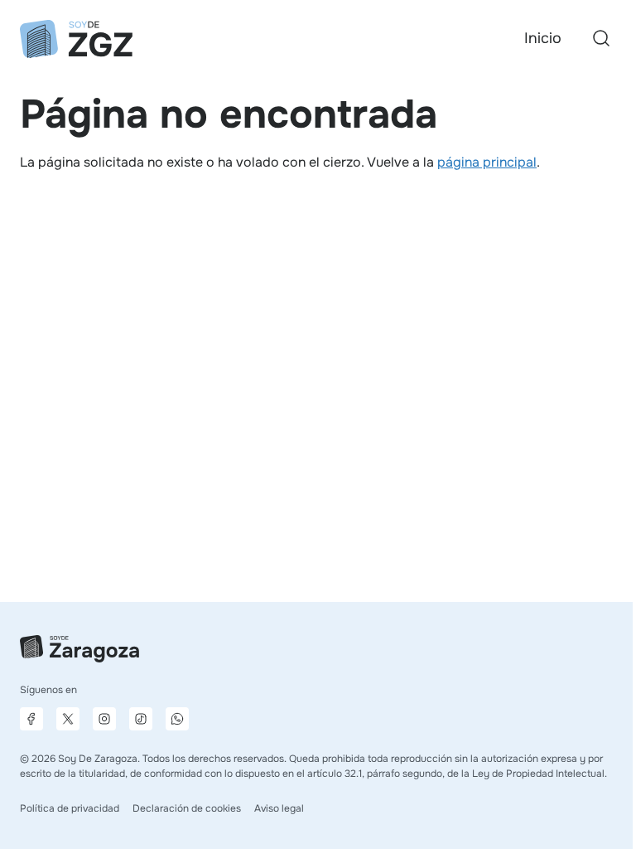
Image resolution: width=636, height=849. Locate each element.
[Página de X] (68, 718)
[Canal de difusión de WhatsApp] (177, 718)
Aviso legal (279, 808)
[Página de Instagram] (104, 718)
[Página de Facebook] (31, 718)
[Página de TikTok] (140, 718)
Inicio (542, 38)
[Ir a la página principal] (76, 39)
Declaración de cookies (186, 808)
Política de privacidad (69, 808)
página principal (487, 162)
